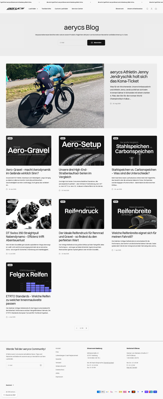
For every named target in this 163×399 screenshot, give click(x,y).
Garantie (58, 359)
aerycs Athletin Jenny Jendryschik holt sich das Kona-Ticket (129, 76)
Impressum (59, 377)
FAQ (57, 352)
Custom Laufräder (61, 9)
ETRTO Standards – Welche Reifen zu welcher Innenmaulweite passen (28, 299)
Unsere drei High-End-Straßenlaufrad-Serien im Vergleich (75, 173)
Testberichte (46, 9)
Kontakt (58, 348)
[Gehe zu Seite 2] (86, 328)
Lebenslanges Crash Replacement (67, 355)
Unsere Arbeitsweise (134, 9)
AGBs (57, 373)
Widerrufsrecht (61, 366)
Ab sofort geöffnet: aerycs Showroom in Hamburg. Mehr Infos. (60, 2)
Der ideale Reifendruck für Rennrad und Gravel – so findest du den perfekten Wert (81, 236)
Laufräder (32, 9)
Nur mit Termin (132, 367)
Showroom (119, 9)
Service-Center (77, 9)
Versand (58, 363)
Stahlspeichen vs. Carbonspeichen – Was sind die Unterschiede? (134, 171)
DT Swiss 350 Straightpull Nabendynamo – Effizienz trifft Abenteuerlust (25, 236)
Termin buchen (108, 363)
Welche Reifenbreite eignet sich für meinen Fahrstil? (134, 234)
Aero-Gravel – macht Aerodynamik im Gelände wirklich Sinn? (28, 171)
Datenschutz (60, 370)
